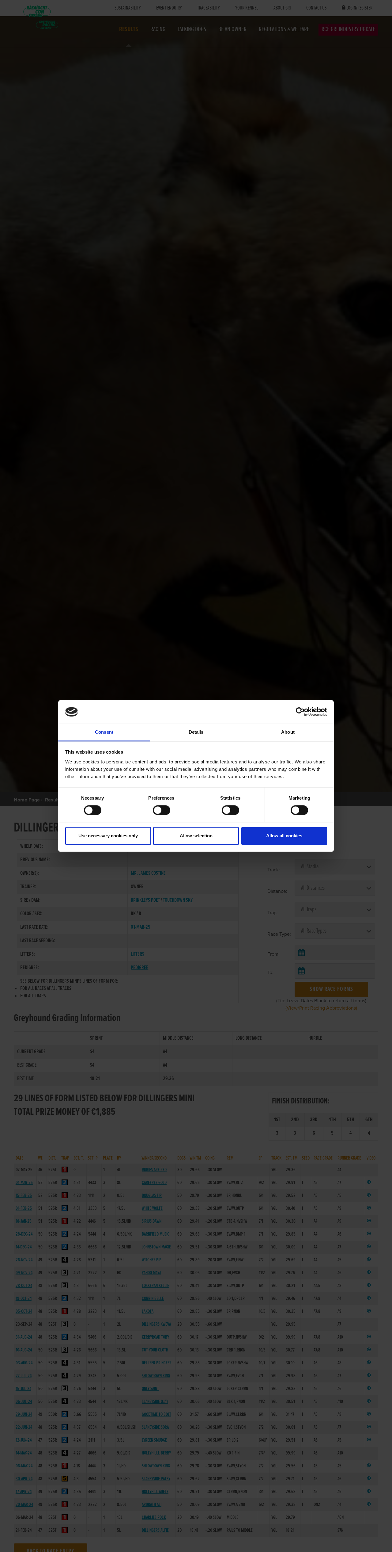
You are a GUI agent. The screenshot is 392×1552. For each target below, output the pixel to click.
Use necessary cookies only (108, 835)
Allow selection (196, 835)
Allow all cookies (284, 835)
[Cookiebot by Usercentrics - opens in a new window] (300, 712)
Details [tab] (196, 732)
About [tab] (288, 732)
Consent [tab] (104, 732)
